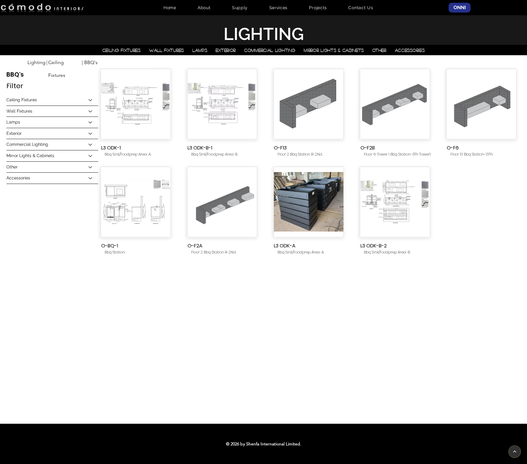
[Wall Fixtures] (90, 111)
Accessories (18, 177)
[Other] (90, 167)
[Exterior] (90, 133)
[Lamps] (90, 122)
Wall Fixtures (19, 111)
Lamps (13, 122)
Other (12, 166)
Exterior (14, 133)
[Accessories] (90, 178)
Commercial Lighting (27, 144)
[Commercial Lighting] (90, 144)
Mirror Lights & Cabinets (30, 155)
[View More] (135, 104)
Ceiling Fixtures (21, 99)
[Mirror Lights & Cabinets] (90, 155)
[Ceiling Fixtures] (90, 100)
